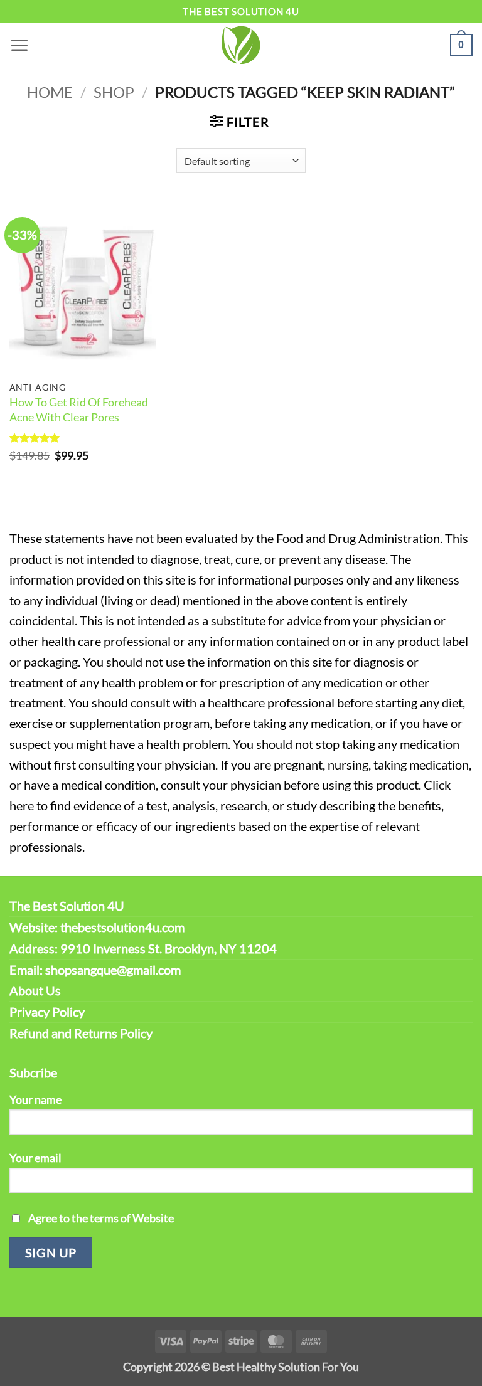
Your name (35, 1099)
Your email (35, 1158)
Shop (114, 92)
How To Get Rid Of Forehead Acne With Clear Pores (78, 409)
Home (50, 92)
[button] (19, 45)
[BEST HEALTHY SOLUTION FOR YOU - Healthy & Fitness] (241, 45)
